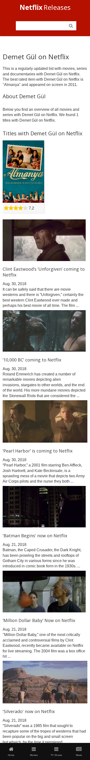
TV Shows (56, 755)
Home (11, 755)
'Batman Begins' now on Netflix (35, 535)
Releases (45, 7)
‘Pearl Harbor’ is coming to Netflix (37, 451)
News (79, 755)
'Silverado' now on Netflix (29, 711)
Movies (34, 755)
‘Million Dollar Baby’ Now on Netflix (39, 620)
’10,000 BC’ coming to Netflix (32, 360)
